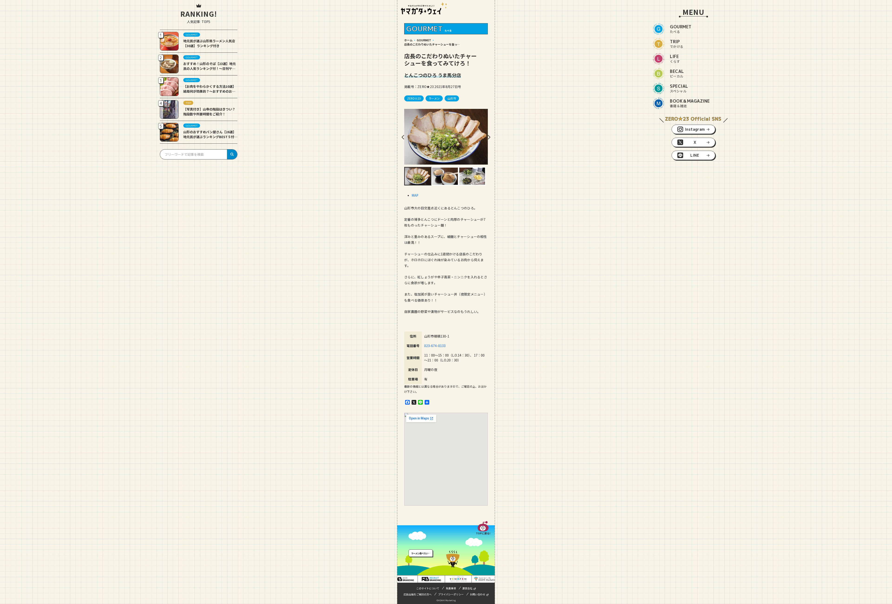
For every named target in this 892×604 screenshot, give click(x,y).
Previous (403, 137)
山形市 (452, 98)
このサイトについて (427, 588)
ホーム (408, 40)
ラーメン (434, 98)
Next (489, 137)
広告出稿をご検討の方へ (417, 594)
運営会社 (467, 588)
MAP (415, 195)
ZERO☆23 (414, 98)
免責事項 (451, 588)
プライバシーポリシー (451, 594)
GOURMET (424, 40)
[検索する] (232, 154)
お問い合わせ (477, 594)
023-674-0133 (435, 345)
